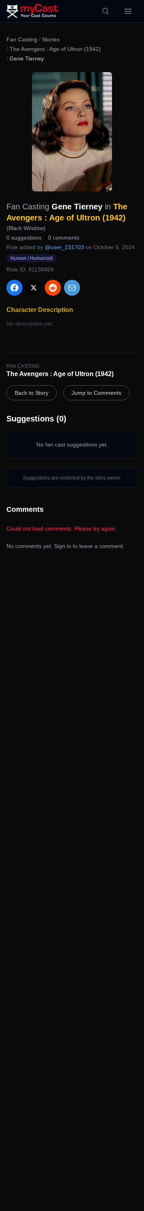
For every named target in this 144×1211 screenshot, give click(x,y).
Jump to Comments (96, 393)
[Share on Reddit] (53, 288)
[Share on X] (34, 288)
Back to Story (31, 393)
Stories (51, 39)
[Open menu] (128, 11)
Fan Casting (21, 39)
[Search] (105, 11)
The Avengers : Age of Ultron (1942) (55, 49)
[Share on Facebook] (14, 288)
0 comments (63, 237)
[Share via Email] (72, 288)
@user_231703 (64, 247)
